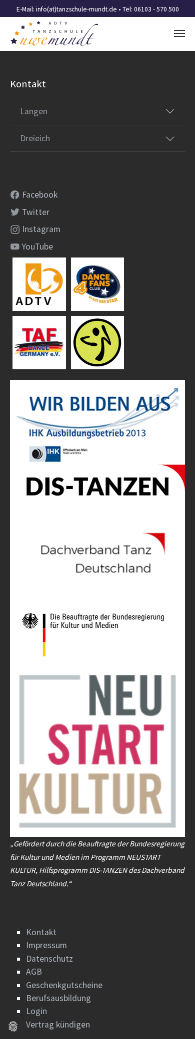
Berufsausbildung (58, 998)
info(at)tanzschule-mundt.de (76, 9)
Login (36, 1011)
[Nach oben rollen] (171, 1016)
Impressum (46, 945)
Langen (34, 111)
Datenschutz (49, 958)
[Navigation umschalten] (179, 33)
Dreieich (35, 138)
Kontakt (41, 932)
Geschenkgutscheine (64, 985)
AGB (34, 971)
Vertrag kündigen (58, 1024)
